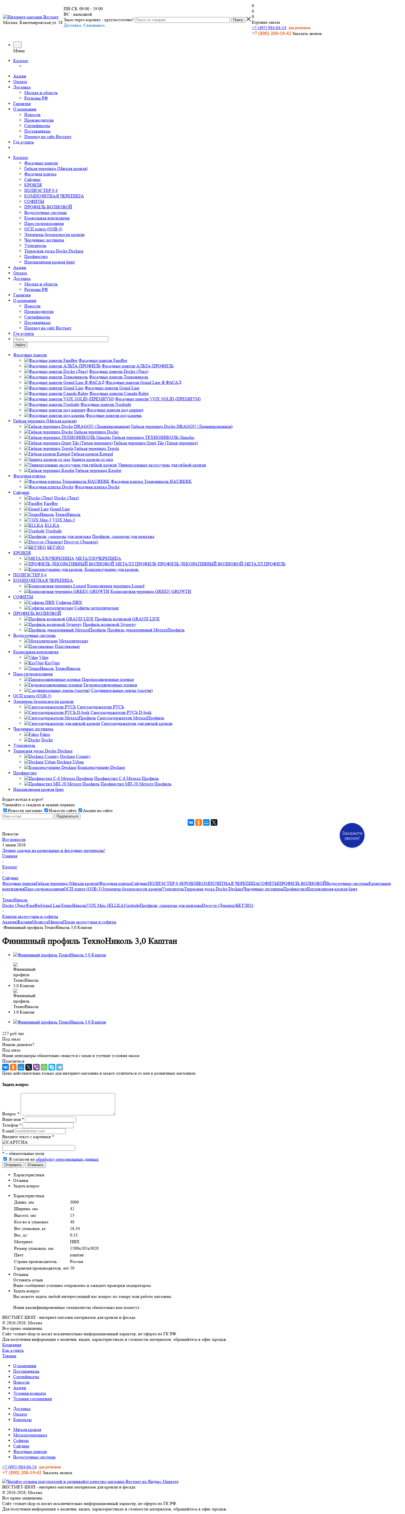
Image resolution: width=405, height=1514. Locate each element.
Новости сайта (62, 810)
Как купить (13, 1350)
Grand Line (51, 905)
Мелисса (40, 921)
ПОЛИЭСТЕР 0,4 (41, 190)
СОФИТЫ (34, 201)
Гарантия (22, 103)
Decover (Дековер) (219, 905)
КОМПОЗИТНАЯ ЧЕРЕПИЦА (54, 196)
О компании (24, 109)
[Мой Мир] (206, 822)
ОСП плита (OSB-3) (43, 229)
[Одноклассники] (198, 822)
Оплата (20, 81)
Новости (32, 114)
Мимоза (55, 921)
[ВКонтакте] (191, 822)
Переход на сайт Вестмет (47, 136)
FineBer (34, 905)
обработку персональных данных (67, 1159)
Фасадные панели (41, 163)
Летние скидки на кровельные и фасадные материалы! (53, 850)
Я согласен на (54, 1159)
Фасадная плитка (40, 174)
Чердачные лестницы (44, 240)
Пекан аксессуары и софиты (89, 921)
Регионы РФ (36, 98)
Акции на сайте (98, 810)
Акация (9, 921)
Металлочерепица (30, 1435)
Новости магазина (25, 810)
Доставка (22, 87)
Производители (39, 120)
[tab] (208, 1175)
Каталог (20, 60)
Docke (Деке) (14, 905)
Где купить (23, 142)
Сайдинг (32, 179)
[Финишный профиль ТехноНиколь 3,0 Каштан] (59, 954)
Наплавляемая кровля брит (49, 262)
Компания (11, 1344)
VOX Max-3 (97, 905)
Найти (20, 345)
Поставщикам (37, 131)
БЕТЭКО (244, 905)
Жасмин (24, 921)
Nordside (132, 905)
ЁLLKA (116, 905)
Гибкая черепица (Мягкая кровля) (56, 168)
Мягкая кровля (27, 1429)
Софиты (21, 1440)
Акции (19, 76)
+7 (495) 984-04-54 (269, 27)
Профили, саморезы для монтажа (171, 905)
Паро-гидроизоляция (44, 223)
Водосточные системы (45, 212)
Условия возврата (29, 1393)
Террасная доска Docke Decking (53, 251)
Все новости (14, 839)
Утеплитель (35, 245)
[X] (214, 822)
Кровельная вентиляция (46, 218)
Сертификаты (37, 125)
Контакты (22, 1419)
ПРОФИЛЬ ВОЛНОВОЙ (48, 207)
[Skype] (51, 1067)
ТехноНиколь (73, 905)
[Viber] (36, 1067)
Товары (9, 1355)
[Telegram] (59, 1067)
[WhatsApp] (44, 1067)
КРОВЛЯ (33, 185)
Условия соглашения (32, 1398)
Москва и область (41, 92)
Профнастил (36, 256)
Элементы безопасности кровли (54, 234)
